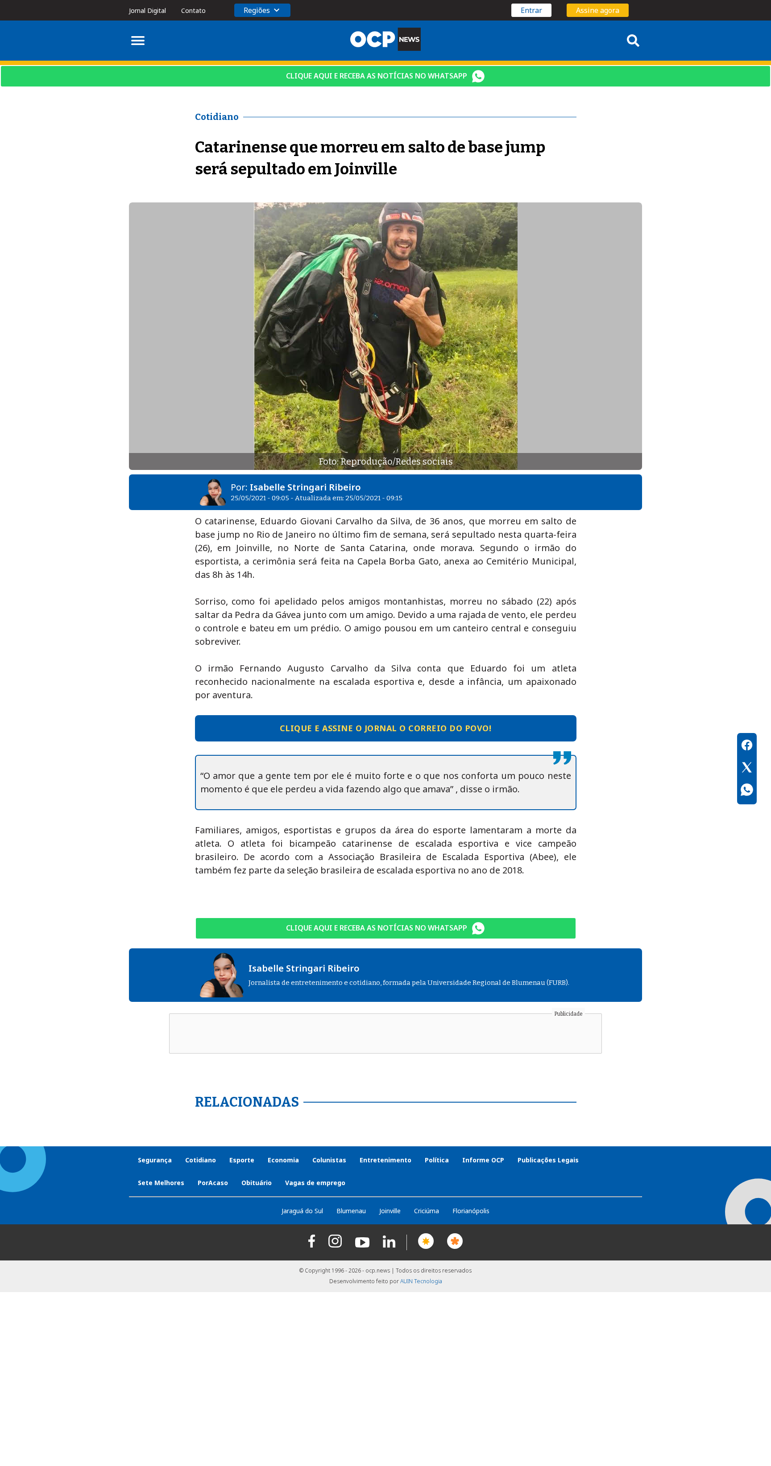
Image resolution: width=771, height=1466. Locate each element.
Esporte (241, 1160)
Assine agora (597, 10)
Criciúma (426, 1211)
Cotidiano (200, 1160)
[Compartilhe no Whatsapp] (747, 791)
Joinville (390, 1211)
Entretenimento (385, 1160)
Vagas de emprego (315, 1182)
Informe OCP (483, 1160)
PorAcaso (213, 1182)
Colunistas (329, 1160)
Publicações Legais (548, 1160)
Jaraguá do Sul (302, 1211)
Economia (283, 1160)
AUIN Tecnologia (421, 1281)
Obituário (256, 1182)
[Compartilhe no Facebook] (747, 746)
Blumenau (351, 1211)
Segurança (155, 1160)
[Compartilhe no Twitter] (747, 769)
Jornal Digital (147, 10)
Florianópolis (470, 1211)
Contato (193, 10)
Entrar (531, 10)
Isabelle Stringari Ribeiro (305, 487)
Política (437, 1160)
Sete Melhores (161, 1182)
